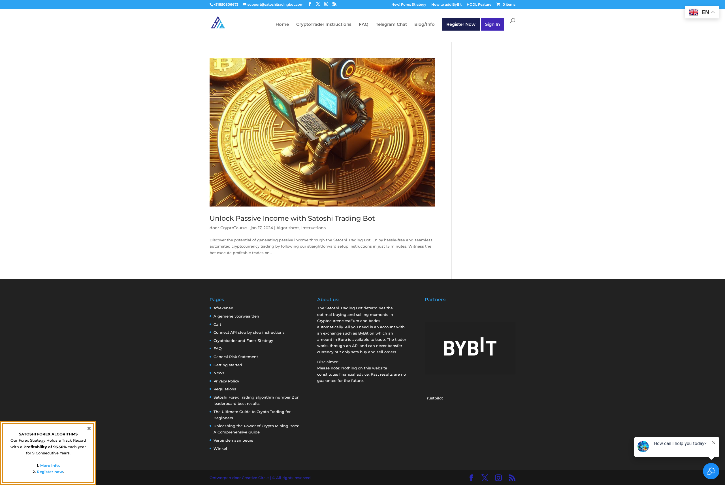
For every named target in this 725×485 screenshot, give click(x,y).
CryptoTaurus (233, 227)
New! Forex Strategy (408, 5)
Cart (217, 324)
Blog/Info (424, 24)
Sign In (492, 24)
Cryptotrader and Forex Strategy (243, 340)
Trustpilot (434, 398)
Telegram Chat (391, 24)
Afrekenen (223, 308)
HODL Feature (479, 5)
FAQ (363, 24)
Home (282, 24)
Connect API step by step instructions (249, 332)
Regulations (225, 389)
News (219, 373)
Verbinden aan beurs (233, 440)
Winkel (220, 448)
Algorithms (287, 227)
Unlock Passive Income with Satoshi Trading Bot (292, 218)
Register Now (460, 24)
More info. (50, 465)
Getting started (228, 365)
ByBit (363, 333)
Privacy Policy (226, 381)
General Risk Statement (236, 356)
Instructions (313, 227)
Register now (50, 471)
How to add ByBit (446, 5)
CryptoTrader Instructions (323, 24)
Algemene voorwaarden (236, 316)
